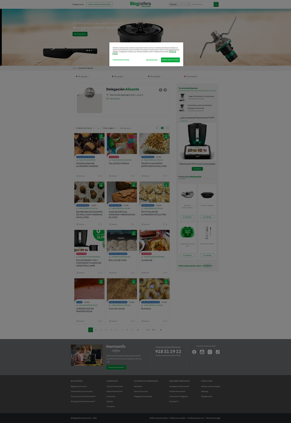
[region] (146, 54)
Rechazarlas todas (152, 60)
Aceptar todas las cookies (170, 60)
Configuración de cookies (121, 59)
